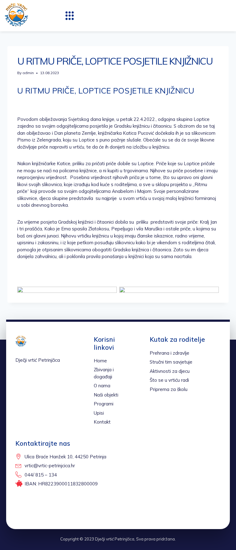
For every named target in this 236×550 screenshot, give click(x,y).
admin (28, 72)
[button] (69, 15)
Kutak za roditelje (177, 339)
